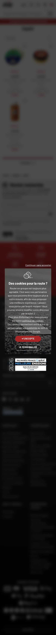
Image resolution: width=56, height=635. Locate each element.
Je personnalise (28, 347)
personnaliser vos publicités (22, 327)
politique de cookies (32, 320)
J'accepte (29, 338)
